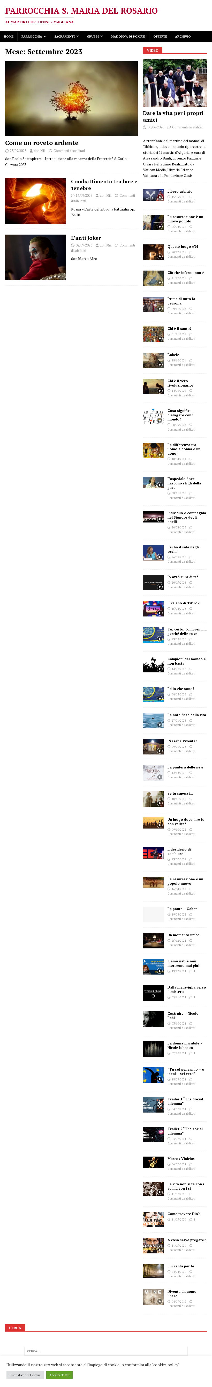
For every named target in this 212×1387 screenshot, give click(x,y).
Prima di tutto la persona (181, 301)
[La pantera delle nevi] (153, 773)
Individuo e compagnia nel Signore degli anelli (187, 517)
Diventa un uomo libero (182, 1293)
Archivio (183, 36)
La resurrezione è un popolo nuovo (185, 881)
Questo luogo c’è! (183, 246)
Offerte (160, 36)
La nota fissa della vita (187, 715)
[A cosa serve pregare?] (153, 1245)
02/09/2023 (84, 245)
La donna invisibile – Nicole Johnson (185, 1045)
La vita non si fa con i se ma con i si (186, 1186)
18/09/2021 (179, 1079)
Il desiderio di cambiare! (179, 851)
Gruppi (93, 36)
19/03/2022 (179, 914)
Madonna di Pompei (128, 36)
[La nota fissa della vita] (153, 720)
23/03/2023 (179, 639)
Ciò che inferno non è (186, 272)
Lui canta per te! (181, 1266)
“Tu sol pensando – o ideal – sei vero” (186, 1071)
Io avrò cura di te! (183, 577)
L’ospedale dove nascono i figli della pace (184, 483)
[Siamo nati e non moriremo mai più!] (153, 967)
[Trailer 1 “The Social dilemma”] (153, 1105)
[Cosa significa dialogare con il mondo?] (153, 416)
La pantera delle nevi (185, 767)
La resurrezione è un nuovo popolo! (185, 218)
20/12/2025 (179, 252)
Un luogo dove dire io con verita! (186, 821)
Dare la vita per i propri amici (173, 116)
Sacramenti (64, 36)
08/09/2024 (179, 425)
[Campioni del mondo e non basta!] (153, 664)
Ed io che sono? (181, 688)
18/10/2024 (179, 360)
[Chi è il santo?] (153, 334)
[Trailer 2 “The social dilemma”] (153, 1134)
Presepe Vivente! (182, 741)
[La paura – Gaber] (153, 914)
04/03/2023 (179, 694)
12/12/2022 (179, 773)
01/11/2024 (179, 334)
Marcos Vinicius (181, 1158)
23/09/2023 (18, 150)
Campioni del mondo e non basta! (187, 661)
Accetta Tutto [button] (59, 1375)
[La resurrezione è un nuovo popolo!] (153, 222)
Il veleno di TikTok (184, 603)
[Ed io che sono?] (153, 694)
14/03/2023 (179, 669)
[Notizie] (35, 201)
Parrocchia (31, 36)
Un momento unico (184, 935)
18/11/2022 (179, 799)
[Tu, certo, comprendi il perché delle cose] (153, 635)
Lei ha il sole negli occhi (183, 549)
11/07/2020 (179, 1194)
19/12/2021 (179, 971)
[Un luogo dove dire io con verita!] (153, 823)
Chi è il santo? (180, 328)
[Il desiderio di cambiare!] (153, 853)
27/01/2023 (179, 720)
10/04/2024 (179, 459)
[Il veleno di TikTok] (153, 608)
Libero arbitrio (180, 191)
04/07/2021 (179, 1109)
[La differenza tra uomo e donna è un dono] (153, 450)
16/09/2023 (84, 195)
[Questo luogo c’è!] (153, 252)
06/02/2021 (179, 1164)
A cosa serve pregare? (187, 1240)
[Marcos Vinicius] (153, 1162)
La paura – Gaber (182, 908)
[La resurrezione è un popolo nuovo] (153, 882)
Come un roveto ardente (41, 143)
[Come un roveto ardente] (71, 98)
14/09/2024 (179, 391)
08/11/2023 (179, 493)
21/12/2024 (179, 278)
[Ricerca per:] (106, 1351)
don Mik (40, 150)
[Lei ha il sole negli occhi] (153, 553)
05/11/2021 (179, 997)
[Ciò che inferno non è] (153, 278)
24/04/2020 (179, 1272)
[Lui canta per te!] (153, 1271)
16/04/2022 (179, 889)
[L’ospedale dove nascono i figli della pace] (153, 482)
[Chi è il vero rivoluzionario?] (153, 386)
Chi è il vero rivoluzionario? (181, 383)
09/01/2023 (179, 747)
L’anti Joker (86, 237)
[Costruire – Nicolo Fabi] (153, 1019)
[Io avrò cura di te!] (153, 582)
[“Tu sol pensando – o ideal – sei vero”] (153, 1075)
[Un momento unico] (153, 940)
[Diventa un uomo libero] (153, 1297)
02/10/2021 (179, 1053)
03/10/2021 (179, 1023)
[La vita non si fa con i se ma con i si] (153, 1189)
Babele (173, 354)
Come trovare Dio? (184, 1213)
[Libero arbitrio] (153, 195)
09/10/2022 (179, 829)
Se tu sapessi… (180, 793)
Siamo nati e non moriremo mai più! (183, 963)
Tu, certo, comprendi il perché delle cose (187, 631)
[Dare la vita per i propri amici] (175, 83)
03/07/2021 (179, 1139)
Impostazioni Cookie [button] (25, 1375)
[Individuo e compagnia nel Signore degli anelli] (153, 516)
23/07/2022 (179, 859)
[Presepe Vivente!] (153, 746)
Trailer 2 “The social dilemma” (185, 1131)
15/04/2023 (179, 609)
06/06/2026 (156, 127)
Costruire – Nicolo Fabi (183, 1015)
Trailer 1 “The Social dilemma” (185, 1101)
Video (152, 50)
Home (8, 36)
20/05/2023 (179, 582)
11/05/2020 (179, 1219)
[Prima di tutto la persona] (153, 304)
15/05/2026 (179, 197)
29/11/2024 (179, 309)
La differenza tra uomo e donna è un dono (184, 449)
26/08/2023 (179, 527)
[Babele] (153, 360)
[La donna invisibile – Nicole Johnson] (153, 1049)
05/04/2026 (179, 227)
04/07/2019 (179, 1301)
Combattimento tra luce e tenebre (104, 185)
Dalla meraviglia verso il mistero (187, 989)
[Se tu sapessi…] (153, 799)
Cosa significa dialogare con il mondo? (181, 415)
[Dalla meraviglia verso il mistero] (153, 993)
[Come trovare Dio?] (153, 1219)
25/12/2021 (179, 940)
